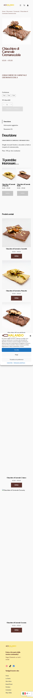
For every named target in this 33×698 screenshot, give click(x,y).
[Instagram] (7, 666)
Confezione (5, 92)
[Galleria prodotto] (16, 30)
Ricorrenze (9, 11)
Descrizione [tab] (7, 121)
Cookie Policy (10, 362)
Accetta (16, 350)
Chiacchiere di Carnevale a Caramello (16, 249)
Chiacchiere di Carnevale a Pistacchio (16, 291)
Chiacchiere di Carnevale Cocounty (16, 622)
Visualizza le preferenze (16, 359)
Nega (16, 354)
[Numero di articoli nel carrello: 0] (24, 5)
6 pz (9, 95)
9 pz (14, 95)
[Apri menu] (20, 5)
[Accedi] (27, 5)
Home (3, 11)
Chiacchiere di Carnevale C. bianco (16, 477)
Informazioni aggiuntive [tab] (11, 125)
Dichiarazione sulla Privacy (19, 362)
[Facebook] (14, 666)
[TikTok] (10, 666)
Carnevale (16, 11)
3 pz (4, 95)
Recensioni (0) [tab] (8, 129)
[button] (30, 336)
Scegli (8, 193)
